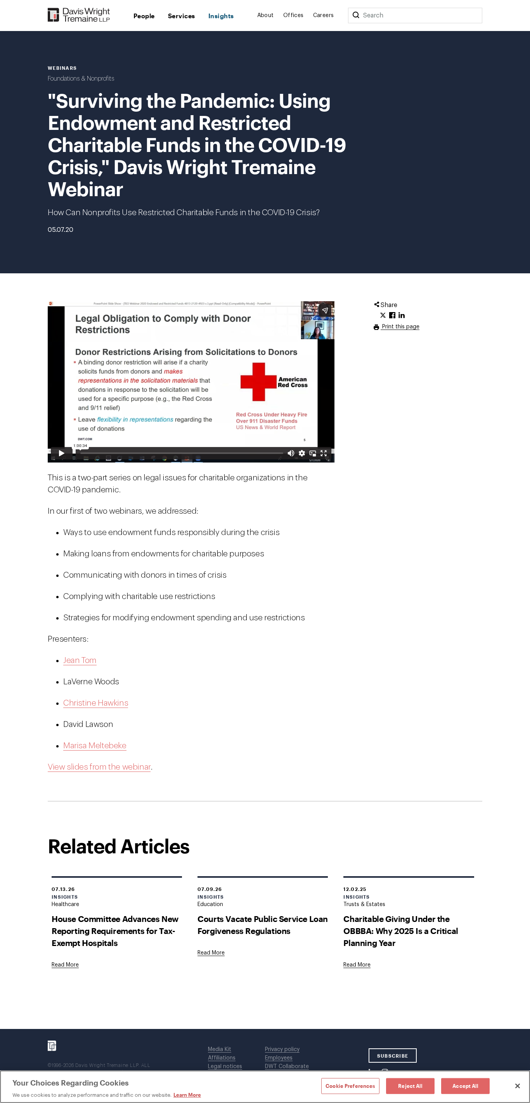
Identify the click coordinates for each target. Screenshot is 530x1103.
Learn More (187, 1095)
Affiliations (222, 1058)
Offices (293, 15)
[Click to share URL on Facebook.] (392, 315)
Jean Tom (80, 660)
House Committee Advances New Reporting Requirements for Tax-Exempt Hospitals (115, 931)
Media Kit (219, 1049)
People (144, 15)
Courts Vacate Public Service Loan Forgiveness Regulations (262, 925)
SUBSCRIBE (393, 1055)
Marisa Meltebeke (94, 746)
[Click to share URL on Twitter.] (383, 315)
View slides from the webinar (99, 767)
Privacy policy (282, 1049)
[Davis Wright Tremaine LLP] (79, 15)
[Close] (517, 1085)
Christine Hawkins (95, 703)
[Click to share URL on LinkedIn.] (401, 315)
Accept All (465, 1085)
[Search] (355, 15)
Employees (279, 1058)
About (265, 15)
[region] (265, 1086)
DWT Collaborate (287, 1066)
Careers (323, 15)
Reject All (410, 1085)
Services (181, 15)
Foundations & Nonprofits (81, 79)
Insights (221, 15)
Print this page (400, 327)
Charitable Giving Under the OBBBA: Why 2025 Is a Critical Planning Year (400, 931)
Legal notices (225, 1066)
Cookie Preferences (350, 1085)
